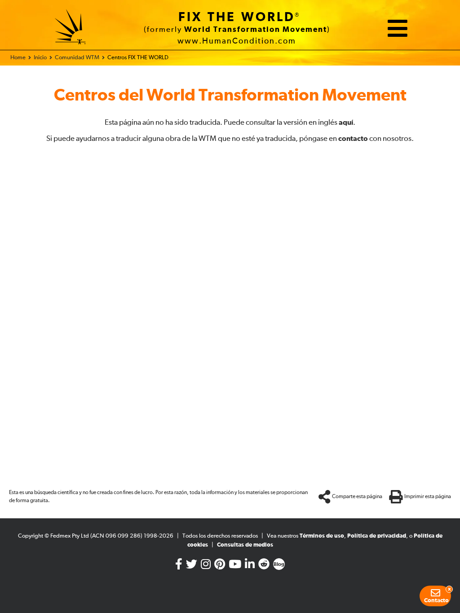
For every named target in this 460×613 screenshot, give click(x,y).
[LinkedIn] (250, 566)
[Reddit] (264, 566)
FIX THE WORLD (236, 17)
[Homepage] (70, 28)
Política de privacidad (376, 536)
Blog (279, 564)
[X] (191, 566)
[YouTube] (235, 566)
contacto (353, 138)
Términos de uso (322, 536)
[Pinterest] (219, 566)
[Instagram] (206, 566)
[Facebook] (178, 566)
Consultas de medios (245, 545)
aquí (346, 122)
